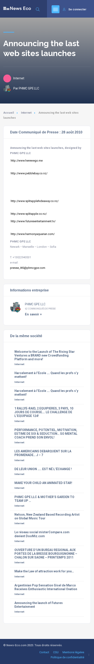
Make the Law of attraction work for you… (44, 571)
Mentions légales (73, 652)
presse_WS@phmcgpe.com (27, 267)
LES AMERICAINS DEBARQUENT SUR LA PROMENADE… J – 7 (42, 453)
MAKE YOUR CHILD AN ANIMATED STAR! (43, 483)
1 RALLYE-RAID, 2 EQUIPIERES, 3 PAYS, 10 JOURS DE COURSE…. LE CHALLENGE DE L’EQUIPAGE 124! (43, 412)
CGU (56, 652)
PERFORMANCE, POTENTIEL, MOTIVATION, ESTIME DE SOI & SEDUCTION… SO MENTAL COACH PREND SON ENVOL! (45, 433)
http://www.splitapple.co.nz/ (28, 213)
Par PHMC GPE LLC (26, 88)
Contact (44, 652)
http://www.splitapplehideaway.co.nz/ (34, 201)
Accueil (8, 112)
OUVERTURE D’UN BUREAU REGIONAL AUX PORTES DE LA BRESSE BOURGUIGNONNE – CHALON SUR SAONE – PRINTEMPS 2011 (45, 553)
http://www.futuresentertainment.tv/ (33, 221)
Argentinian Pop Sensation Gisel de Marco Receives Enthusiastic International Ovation (45, 587)
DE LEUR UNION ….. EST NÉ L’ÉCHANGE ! (43, 469)
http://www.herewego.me (27, 160)
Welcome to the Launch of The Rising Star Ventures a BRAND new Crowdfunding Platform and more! (44, 355)
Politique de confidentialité (67, 657)
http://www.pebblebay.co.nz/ (28, 173)
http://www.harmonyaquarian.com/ (32, 234)
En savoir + (33, 314)
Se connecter (77, 9)
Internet (26, 112)
